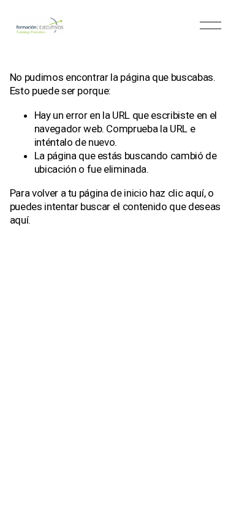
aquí (19, 220)
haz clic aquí (177, 193)
